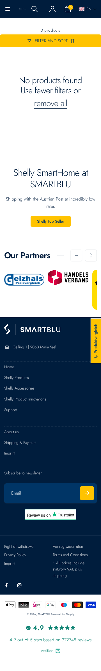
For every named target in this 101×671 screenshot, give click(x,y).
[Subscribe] (87, 493)
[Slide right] (91, 255)
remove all (50, 103)
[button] (7, 9)
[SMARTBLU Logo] (32, 333)
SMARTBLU (44, 614)
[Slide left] (76, 255)
